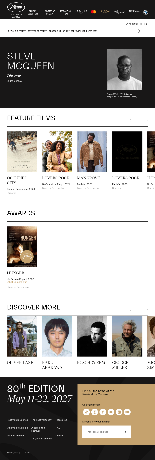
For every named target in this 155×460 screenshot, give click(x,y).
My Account (132, 24)
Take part (80, 31)
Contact (60, 435)
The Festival (21, 31)
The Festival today (41, 420)
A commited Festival (38, 429)
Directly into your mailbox (96, 421)
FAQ (58, 427)
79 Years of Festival (38, 31)
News (11, 31)
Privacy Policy (13, 452)
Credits (27, 452)
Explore (70, 31)
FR (141, 24)
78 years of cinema (41, 438)
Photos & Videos (57, 31)
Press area (91, 31)
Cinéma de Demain (17, 427)
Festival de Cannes (17, 420)
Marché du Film (15, 435)
